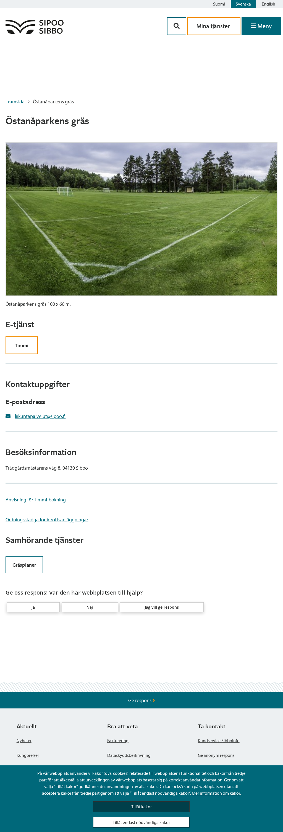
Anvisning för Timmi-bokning (36, 499)
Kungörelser (28, 755)
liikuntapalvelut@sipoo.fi (40, 416)
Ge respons (140, 700)
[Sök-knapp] (176, 26)
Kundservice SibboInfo (219, 740)
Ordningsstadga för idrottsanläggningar (47, 519)
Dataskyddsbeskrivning (129, 755)
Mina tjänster (213, 26)
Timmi (21, 345)
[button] (33, 607)
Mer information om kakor (216, 793)
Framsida (15, 101)
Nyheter (24, 740)
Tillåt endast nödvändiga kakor (141, 822)
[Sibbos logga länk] (35, 32)
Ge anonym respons (216, 755)
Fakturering (118, 740)
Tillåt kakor (141, 806)
